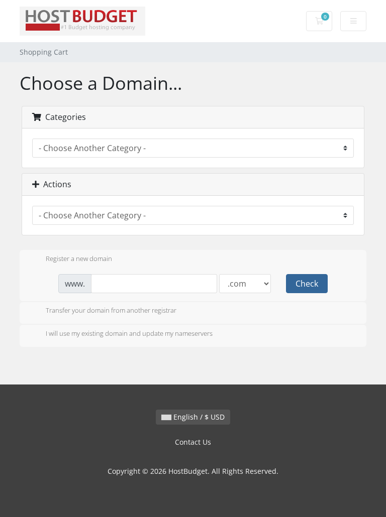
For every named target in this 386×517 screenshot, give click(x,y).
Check (307, 283)
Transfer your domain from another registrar (111, 310)
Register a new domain (79, 258)
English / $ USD (198, 417)
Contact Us (193, 442)
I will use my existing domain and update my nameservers (129, 333)
